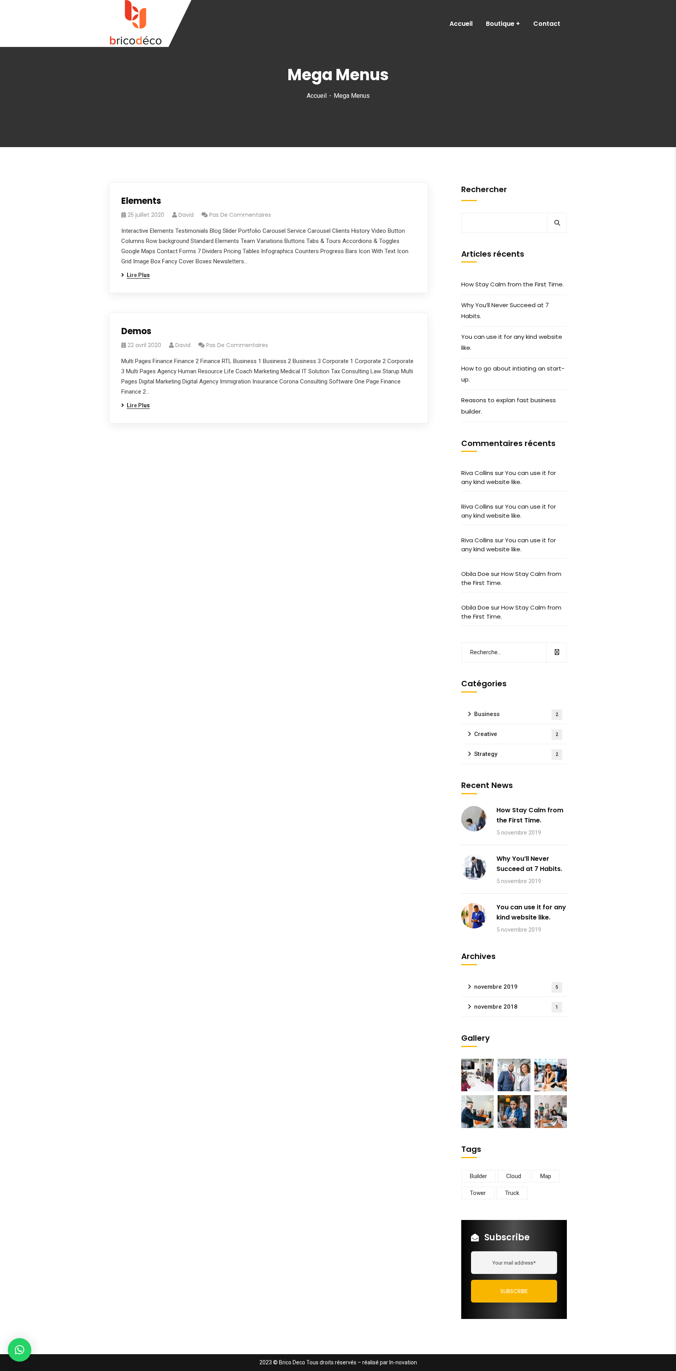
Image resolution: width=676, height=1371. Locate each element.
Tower (478, 1192)
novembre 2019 (516, 986)
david (186, 215)
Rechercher (484, 189)
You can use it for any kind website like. (511, 342)
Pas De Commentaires (240, 215)
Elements (141, 201)
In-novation (403, 1362)
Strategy (516, 753)
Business (516, 714)
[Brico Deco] (135, 23)
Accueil (317, 95)
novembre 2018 (516, 1006)
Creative (516, 734)
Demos (136, 331)
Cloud (513, 1176)
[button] (19, 1350)
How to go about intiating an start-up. (513, 373)
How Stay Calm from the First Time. (512, 284)
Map (545, 1176)
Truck (512, 1192)
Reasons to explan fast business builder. (508, 405)
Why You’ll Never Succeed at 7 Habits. (505, 310)
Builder (478, 1176)
